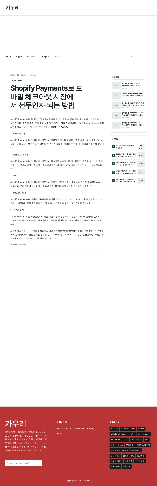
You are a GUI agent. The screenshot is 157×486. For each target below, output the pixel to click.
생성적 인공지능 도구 (119, 450)
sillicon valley (136, 440)
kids (126, 440)
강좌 (147, 440)
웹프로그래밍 (128, 456)
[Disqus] (57, 295)
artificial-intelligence (119, 434)
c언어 (133, 434)
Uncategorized (17, 81)
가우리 (12, 7)
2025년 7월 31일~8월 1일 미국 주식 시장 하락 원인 (126, 155)
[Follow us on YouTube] (150, 57)
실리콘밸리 (136, 450)
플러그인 (126, 466)
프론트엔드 (115, 466)
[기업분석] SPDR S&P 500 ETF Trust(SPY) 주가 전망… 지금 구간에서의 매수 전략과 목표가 (133, 114)
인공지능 (140, 456)
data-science (144, 434)
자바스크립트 (116, 461)
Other (56, 56)
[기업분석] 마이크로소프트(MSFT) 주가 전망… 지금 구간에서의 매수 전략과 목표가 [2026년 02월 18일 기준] (133, 84)
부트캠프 (129, 445)
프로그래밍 (139, 461)
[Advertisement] (78, 34)
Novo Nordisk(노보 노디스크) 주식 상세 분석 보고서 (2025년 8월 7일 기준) (126, 164)
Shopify (45, 56)
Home (60, 428)
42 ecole (114, 429)
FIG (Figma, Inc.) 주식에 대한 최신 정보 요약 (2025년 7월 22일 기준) (126, 180)
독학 (112, 445)
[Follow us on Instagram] (145, 57)
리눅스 (120, 445)
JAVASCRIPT (116, 440)
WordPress (32, 56)
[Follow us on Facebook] (135, 57)
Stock (8, 56)
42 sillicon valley (128, 429)
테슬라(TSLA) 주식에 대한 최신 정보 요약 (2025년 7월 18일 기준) (126, 172)
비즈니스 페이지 (143, 445)
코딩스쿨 (128, 461)
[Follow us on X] (140, 57)
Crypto (19, 56)
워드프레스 (115, 456)
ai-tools (141, 429)
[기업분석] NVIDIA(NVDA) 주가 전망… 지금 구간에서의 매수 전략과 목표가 (133, 104)
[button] (131, 56)
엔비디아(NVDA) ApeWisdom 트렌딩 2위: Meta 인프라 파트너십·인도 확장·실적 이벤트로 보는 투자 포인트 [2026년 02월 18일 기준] (133, 94)
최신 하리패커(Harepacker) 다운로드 (125, 147)
